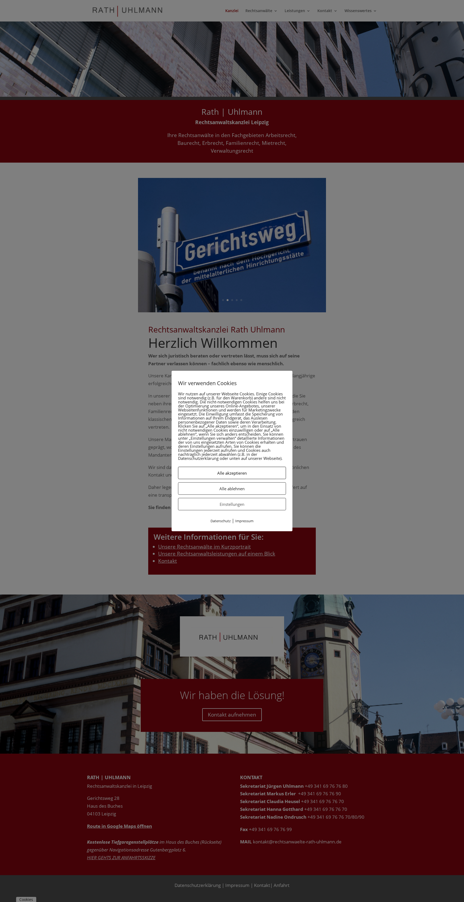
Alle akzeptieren (232, 473)
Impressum (244, 520)
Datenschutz (221, 520)
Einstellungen (232, 504)
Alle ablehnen (232, 488)
